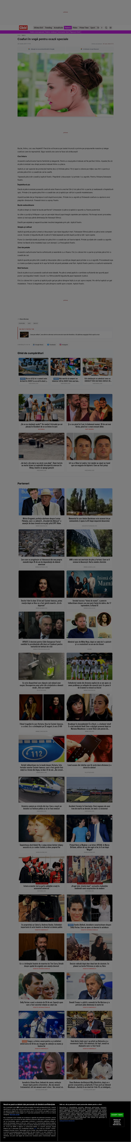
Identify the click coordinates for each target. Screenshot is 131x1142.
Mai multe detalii (14, 1114)
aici (35, 1128)
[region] (65, 1121)
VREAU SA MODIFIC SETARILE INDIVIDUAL (117, 1122)
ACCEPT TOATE (117, 1115)
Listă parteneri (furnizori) (67, 1121)
